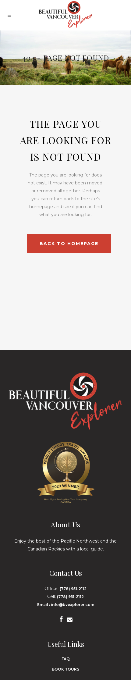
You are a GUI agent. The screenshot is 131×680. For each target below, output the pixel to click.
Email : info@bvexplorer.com (65, 604)
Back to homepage (69, 243)
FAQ (66, 659)
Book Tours (65, 669)
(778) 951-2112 (73, 588)
